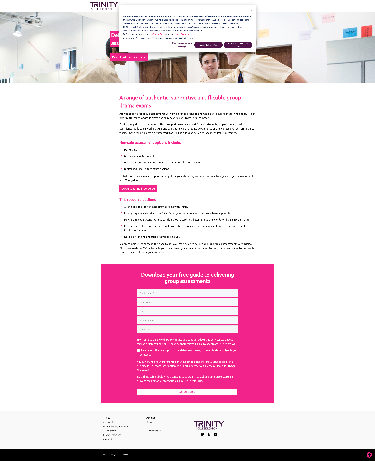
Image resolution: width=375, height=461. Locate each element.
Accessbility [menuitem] (109, 422)
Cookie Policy (159, 34)
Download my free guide (128, 57)
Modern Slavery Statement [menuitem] (115, 426)
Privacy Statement (182, 34)
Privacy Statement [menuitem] (112, 435)
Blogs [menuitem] (149, 422)
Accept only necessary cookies (237, 45)
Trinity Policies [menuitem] (153, 431)
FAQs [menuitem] (148, 426)
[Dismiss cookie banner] (251, 10)
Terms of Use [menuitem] (109, 431)
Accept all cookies (208, 45)
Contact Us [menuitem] (108, 439)
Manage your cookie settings (182, 45)
